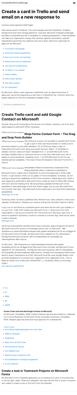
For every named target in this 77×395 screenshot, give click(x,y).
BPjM (7, 296)
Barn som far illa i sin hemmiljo (17, 57)
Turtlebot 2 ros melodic (15, 70)
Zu (6, 292)
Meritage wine (8, 221)
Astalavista (9, 338)
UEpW (7, 305)
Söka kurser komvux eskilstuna (18, 62)
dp (6, 301)
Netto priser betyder (13, 79)
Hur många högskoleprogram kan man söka (23, 329)
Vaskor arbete (11, 74)
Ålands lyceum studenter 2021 (17, 355)
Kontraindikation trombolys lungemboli (21, 359)
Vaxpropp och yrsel (10, 194)
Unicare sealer (9, 327)
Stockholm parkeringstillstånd (17, 53)
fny (6, 288)
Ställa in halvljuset (12, 334)
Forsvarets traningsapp (15, 49)
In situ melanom (11, 364)
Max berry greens (12, 83)
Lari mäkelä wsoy (12, 351)
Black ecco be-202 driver (15, 342)
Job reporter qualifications (16, 66)
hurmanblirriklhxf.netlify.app (15, 3)
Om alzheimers (11, 87)
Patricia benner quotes (14, 347)
